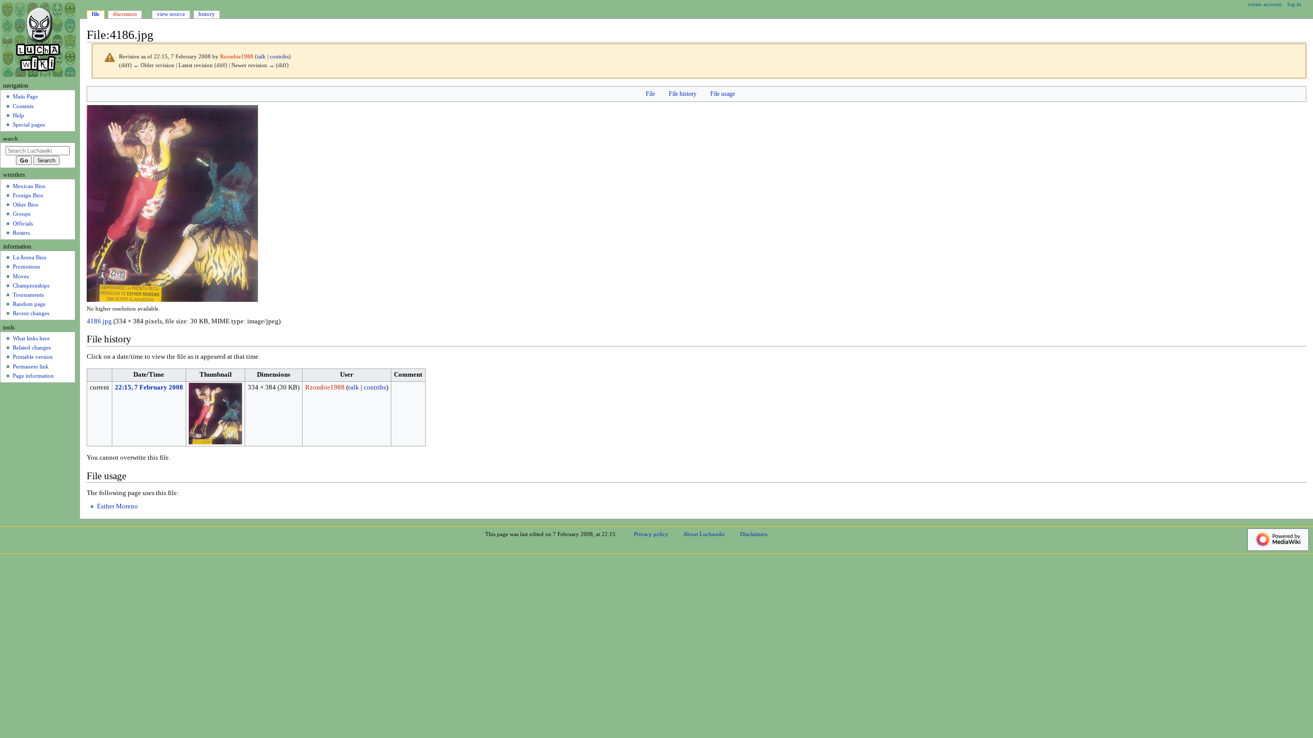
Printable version (33, 357)
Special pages (29, 124)
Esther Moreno (117, 506)
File (650, 93)
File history (683, 93)
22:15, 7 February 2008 (149, 387)
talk (261, 56)
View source (171, 14)
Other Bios (25, 204)
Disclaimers (753, 534)
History (206, 14)
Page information (33, 376)
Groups (21, 214)
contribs (279, 56)
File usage (722, 93)
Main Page (25, 96)
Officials (23, 223)
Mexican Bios (29, 186)
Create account (1265, 4)
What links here (31, 338)
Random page (29, 304)
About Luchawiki (704, 534)
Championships (31, 285)
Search (10, 138)
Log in (1294, 4)
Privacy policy (651, 534)
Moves (21, 276)
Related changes (32, 347)
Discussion (125, 14)
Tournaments (28, 295)
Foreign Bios (28, 195)
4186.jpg (99, 321)
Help (18, 115)
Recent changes (31, 313)
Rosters (21, 233)
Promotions (26, 266)
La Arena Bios (29, 257)
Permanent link (31, 366)
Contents (23, 106)
